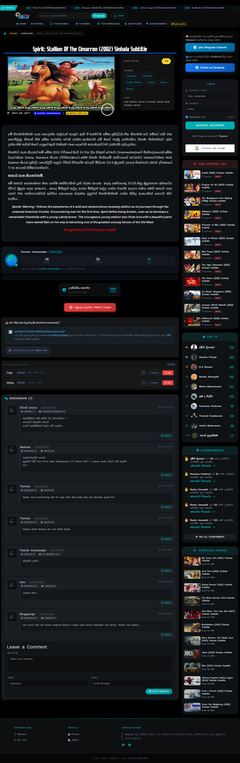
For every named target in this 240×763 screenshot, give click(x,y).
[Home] (5, 33)
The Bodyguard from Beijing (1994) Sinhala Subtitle (217, 199)
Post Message (160, 691)
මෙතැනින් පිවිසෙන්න (201, 465)
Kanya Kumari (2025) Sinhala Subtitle (217, 586)
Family (151, 82)
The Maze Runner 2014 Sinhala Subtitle (218, 599)
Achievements (158, 24)
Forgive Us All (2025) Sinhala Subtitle (217, 186)
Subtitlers (135, 24)
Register (223, 136)
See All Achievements (211, 537)
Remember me (197, 117)
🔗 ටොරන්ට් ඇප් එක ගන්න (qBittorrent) (27, 350)
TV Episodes (61, 24)
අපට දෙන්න (180, 24)
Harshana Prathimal (201, 474)
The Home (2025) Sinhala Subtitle (215, 279)
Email (94, 677)
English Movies (134, 82)
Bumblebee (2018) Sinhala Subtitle (197, 8)
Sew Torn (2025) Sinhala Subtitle (214, 572)
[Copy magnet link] (143, 372)
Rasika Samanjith (199, 489)
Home (23, 24)
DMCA (75, 740)
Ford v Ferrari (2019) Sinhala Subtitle (217, 692)
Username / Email (197, 90)
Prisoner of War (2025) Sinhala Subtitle (218, 226)
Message (13, 653)
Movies (38, 24)
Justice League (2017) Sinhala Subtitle (147, 8)
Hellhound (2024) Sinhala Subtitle (215, 320)
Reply (167, 436)
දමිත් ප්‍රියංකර (197, 458)
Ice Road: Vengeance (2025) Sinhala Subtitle (216, 293)
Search (100, 15)
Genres (163, 82)
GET (169, 373)
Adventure (131, 76)
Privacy (75, 734)
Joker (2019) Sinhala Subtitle (217, 652)
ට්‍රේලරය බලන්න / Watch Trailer (93, 307)
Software (21, 734)
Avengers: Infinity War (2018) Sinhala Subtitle (92, 8)
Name (11, 677)
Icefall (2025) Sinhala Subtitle (217, 172)
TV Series (84, 24)
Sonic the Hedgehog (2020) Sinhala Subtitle (216, 706)
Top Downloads (110, 24)
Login (120, 16)
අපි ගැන (21, 740)
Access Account (210, 125)
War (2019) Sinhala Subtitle (216, 665)
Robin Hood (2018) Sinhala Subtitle (39, 8)
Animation (147, 76)
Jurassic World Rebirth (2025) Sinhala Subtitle (217, 306)
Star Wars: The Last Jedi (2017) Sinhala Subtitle (218, 612)
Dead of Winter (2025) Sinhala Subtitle (218, 239)
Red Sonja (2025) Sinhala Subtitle (215, 253)
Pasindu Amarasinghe (48, 113)
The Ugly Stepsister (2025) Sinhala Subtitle (216, 266)
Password (193, 103)
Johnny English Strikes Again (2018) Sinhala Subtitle (217, 679)
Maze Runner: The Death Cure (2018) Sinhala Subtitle (217, 639)
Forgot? (231, 117)
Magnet (155, 373)
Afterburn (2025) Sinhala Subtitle (214, 213)
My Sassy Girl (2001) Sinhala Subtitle (217, 559)
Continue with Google (213, 148)
